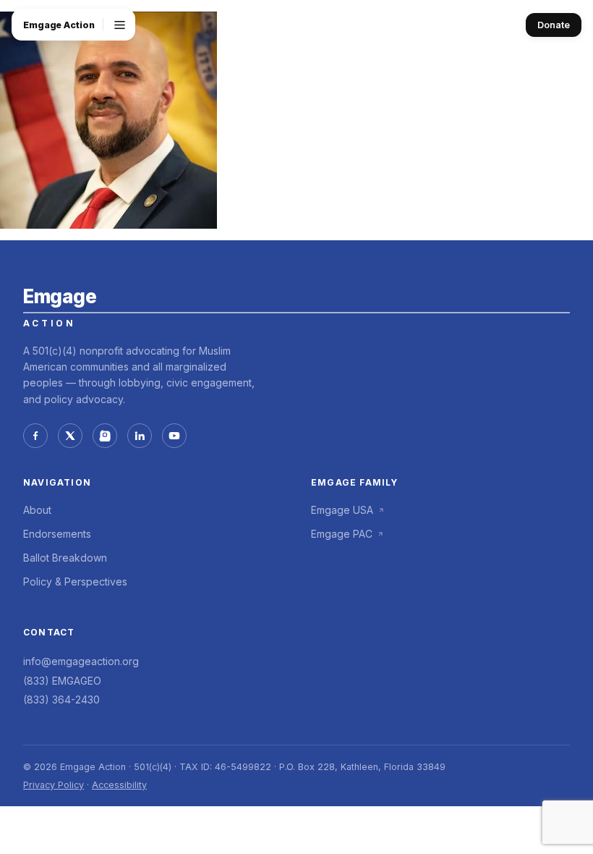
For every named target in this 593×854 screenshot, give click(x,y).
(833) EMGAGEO (62, 681)
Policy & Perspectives (75, 581)
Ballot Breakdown (65, 557)
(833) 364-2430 (61, 699)
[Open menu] (119, 25)
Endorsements (57, 534)
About (37, 510)
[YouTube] (174, 435)
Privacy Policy (53, 784)
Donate (553, 25)
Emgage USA (342, 510)
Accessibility (119, 784)
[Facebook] (35, 435)
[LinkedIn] (139, 435)
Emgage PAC (341, 534)
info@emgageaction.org (81, 661)
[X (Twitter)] (70, 435)
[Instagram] (105, 435)
